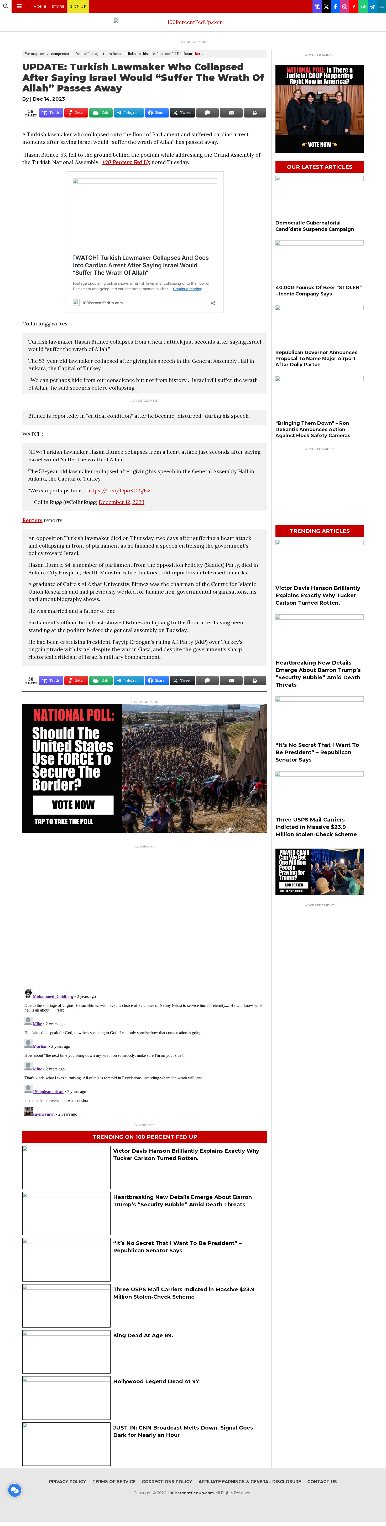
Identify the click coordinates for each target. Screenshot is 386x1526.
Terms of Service (113, 1481)
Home (40, 6)
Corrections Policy (167, 1481)
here (198, 54)
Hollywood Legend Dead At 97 (156, 1381)
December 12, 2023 (121, 502)
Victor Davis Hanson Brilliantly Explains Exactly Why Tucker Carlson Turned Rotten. (317, 595)
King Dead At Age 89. (143, 1335)
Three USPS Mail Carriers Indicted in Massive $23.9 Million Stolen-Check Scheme (316, 827)
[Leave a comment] (15, 1490)
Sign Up (78, 6)
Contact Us (322, 1481)
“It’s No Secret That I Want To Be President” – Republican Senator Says (317, 752)
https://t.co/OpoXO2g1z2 (119, 490)
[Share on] (207, 113)
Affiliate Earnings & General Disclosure (250, 1481)
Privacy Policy (67, 1481)
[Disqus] (144, 916)
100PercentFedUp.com (191, 1493)
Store (58, 6)
